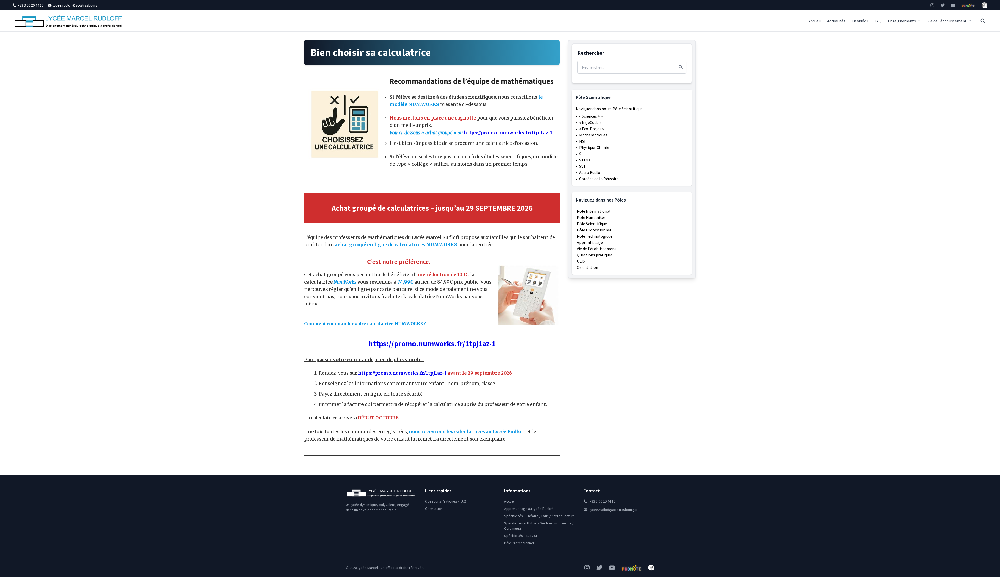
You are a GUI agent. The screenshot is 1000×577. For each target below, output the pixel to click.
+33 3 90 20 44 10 (30, 5)
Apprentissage (590, 242)
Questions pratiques (595, 255)
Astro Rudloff (591, 172)
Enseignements (902, 20)
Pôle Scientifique (592, 223)
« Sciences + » (591, 116)
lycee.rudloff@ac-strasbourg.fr (77, 5)
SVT (582, 166)
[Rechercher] (983, 21)
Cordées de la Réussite (599, 178)
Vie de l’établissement (947, 20)
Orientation (587, 267)
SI (581, 153)
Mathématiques (593, 134)
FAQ (878, 20)
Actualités (836, 20)
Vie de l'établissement (596, 248)
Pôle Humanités (591, 217)
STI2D (584, 159)
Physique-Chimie (594, 147)
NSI (582, 141)
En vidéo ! (860, 20)
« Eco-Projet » (591, 128)
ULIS (581, 261)
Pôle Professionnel (594, 230)
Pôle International (593, 211)
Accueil (814, 20)
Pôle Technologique (594, 236)
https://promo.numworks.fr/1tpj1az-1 (432, 343)
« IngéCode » (590, 122)
